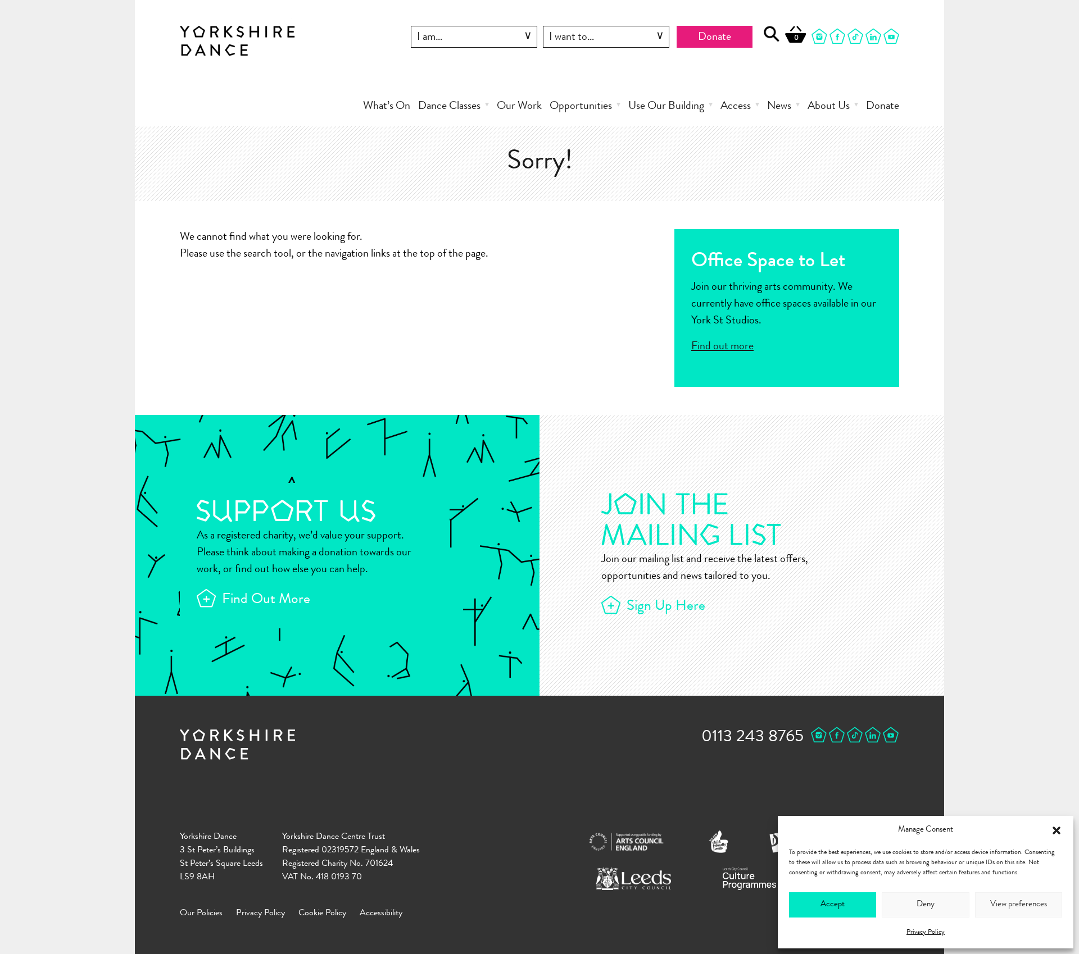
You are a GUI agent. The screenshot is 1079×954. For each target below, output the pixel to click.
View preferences (1018, 905)
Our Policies (201, 913)
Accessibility (381, 913)
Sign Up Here (666, 607)
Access (735, 106)
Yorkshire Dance (237, 38)
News (779, 106)
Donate (714, 37)
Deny (926, 905)
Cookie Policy (322, 913)
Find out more (722, 347)
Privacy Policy (925, 932)
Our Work (519, 106)
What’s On (386, 106)
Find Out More (266, 600)
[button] (1056, 830)
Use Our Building (666, 106)
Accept (832, 905)
